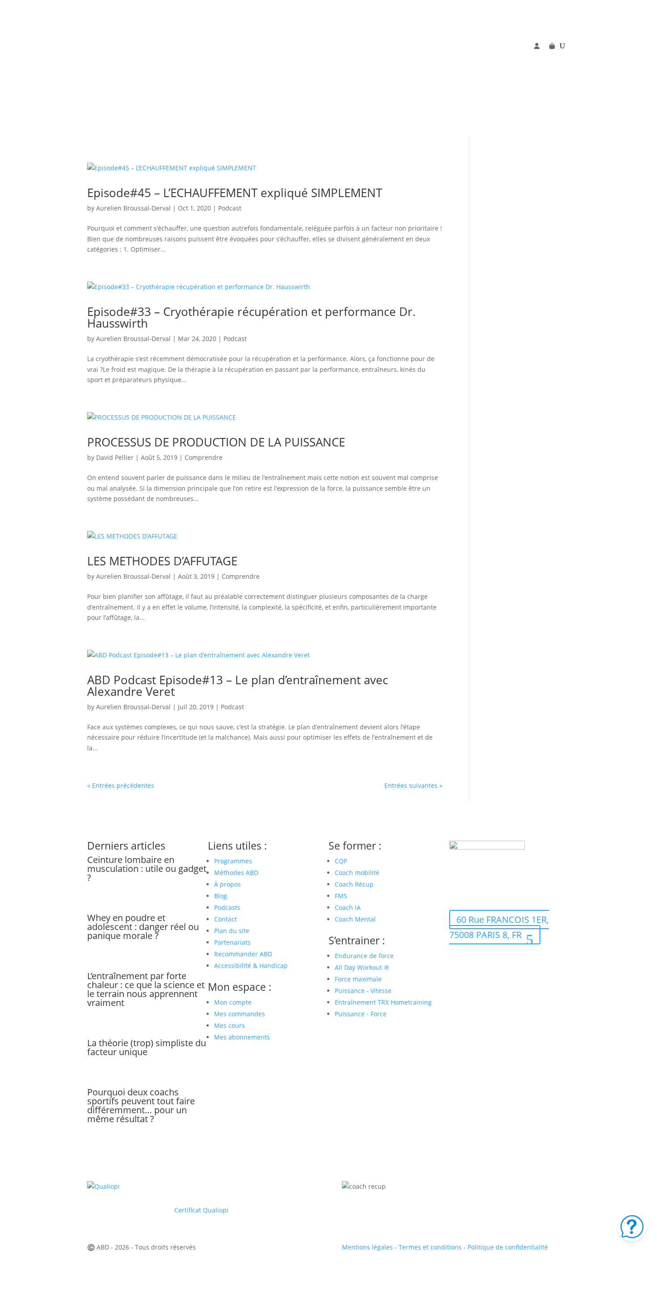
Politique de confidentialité (507, 1247)
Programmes (233, 861)
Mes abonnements (242, 1037)
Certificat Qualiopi (201, 1210)
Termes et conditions (430, 1247)
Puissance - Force (361, 1014)
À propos (227, 884)
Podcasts (227, 907)
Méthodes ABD (236, 872)
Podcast (229, 208)
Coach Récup (354, 884)
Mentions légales (367, 1247)
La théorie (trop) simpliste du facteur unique (146, 1047)
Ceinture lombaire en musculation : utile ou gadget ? (146, 869)
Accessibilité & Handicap (252, 965)
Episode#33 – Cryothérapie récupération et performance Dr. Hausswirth (251, 317)
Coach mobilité (357, 872)
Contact (225, 919)
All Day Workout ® (362, 967)
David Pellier (115, 457)
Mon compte (233, 1002)
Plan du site (231, 930)
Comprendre (204, 457)
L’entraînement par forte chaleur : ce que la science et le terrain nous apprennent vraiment (146, 989)
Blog (220, 896)
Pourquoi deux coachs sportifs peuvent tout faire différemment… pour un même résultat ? (141, 1105)
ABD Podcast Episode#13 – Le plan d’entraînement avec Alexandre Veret (237, 685)
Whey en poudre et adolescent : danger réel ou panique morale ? (143, 927)
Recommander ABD (243, 954)
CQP (341, 861)
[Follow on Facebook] (456, 60)
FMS (341, 896)
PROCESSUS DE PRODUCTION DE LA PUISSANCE (216, 442)
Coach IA (348, 907)
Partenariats (232, 942)
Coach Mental (355, 919)
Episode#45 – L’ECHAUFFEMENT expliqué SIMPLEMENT (234, 193)
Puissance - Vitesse (363, 990)
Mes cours (229, 1025)
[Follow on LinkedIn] (510, 60)
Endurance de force (364, 955)
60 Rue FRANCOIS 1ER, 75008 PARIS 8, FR (499, 927)
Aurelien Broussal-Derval (133, 208)
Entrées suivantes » (413, 785)
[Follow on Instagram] (492, 60)
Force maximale (358, 979)
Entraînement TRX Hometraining (383, 1002)
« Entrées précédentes (120, 785)
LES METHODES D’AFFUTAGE (162, 561)
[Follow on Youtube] (474, 60)
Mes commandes (239, 1014)
